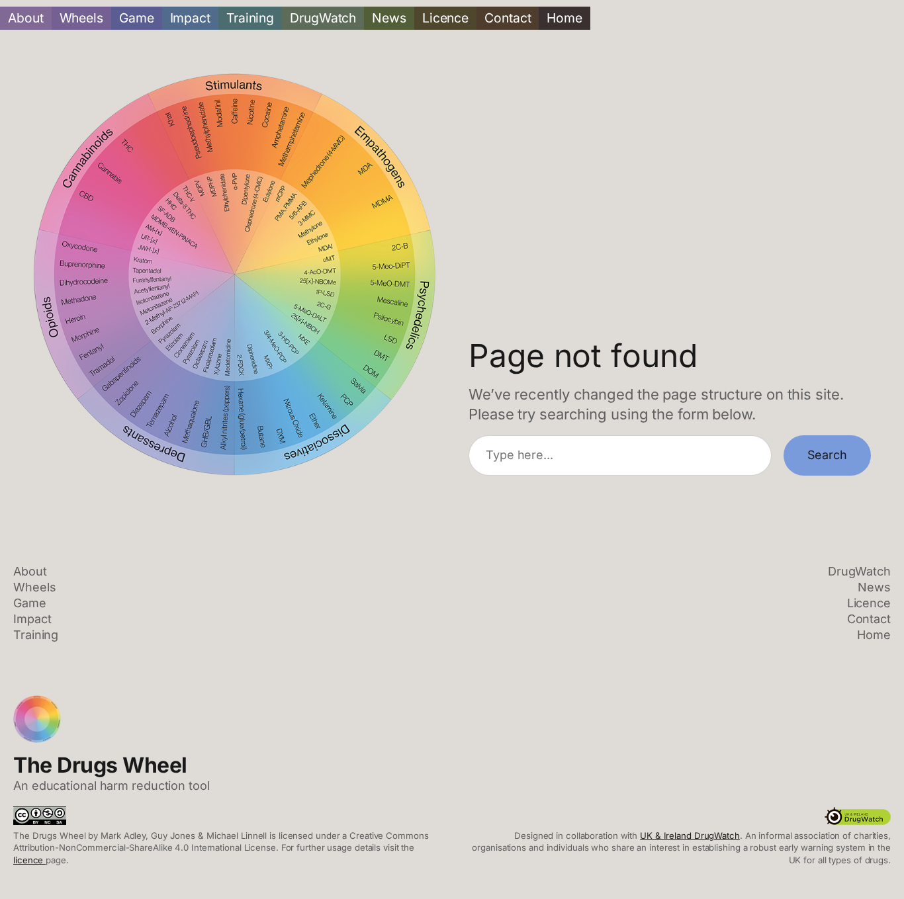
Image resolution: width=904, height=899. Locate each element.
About (26, 18)
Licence (445, 18)
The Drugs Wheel (100, 765)
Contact (507, 18)
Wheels (81, 18)
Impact (190, 18)
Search (827, 455)
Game (136, 18)
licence (29, 860)
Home (564, 18)
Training (250, 18)
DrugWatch (323, 18)
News (389, 18)
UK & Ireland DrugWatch (690, 835)
